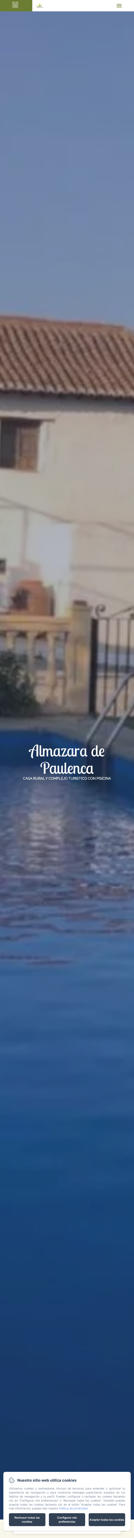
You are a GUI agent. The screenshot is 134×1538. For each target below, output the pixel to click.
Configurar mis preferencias (67, 1519)
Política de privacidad (73, 1508)
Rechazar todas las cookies (27, 1519)
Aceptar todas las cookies (107, 1519)
